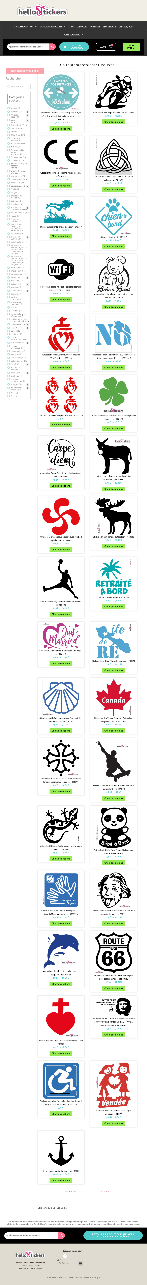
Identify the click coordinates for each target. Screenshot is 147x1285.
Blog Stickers (109, 27)
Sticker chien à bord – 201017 (113, 237)
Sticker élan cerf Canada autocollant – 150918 (113, 537)
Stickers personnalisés (51, 27)
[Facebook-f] (65, 1256)
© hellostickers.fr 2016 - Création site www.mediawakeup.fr (73, 1278)
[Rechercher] (52, 46)
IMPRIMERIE (95, 27)
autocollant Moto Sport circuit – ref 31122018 (113, 113)
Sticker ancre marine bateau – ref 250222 (61, 1171)
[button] (80, 1263)
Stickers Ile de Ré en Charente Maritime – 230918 (113, 661)
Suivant (104, 1191)
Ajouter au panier (61, 424)
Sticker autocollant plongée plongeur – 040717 (61, 227)
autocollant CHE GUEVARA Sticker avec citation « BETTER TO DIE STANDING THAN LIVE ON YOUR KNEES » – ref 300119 (114, 1022)
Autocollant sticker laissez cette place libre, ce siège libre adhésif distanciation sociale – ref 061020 (61, 116)
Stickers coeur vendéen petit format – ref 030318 (61, 415)
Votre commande (72, 35)
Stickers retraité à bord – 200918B (113, 597)
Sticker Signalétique (23, 27)
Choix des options (61, 128)
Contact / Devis (126, 27)
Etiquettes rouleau (77, 27)
